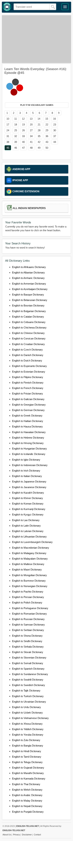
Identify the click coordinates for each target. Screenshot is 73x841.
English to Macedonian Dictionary (30, 547)
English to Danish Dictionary (27, 355)
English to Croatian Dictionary (28, 344)
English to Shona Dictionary (27, 635)
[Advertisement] (36, 39)
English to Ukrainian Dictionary (29, 701)
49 (39, 147)
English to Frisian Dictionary (27, 393)
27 (31, 130)
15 (46, 118)
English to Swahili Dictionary (27, 679)
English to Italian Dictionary (27, 476)
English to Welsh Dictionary (27, 789)
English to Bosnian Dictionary (28, 305)
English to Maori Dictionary (27, 569)
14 (39, 118)
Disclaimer (27, 834)
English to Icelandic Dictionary (28, 454)
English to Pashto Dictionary (27, 591)
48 (31, 147)
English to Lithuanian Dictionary (29, 536)
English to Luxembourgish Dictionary (32, 542)
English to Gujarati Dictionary (28, 767)
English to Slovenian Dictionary (29, 657)
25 (15, 130)
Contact (37, 834)
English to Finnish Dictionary (27, 382)
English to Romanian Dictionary (29, 613)
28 (39, 130)
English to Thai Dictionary (26, 784)
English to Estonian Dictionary (28, 371)
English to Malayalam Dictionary (30, 558)
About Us (7, 834)
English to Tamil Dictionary (26, 756)
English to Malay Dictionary (27, 800)
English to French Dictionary (27, 388)
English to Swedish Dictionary (28, 685)
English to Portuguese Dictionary (30, 608)
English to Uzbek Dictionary (27, 712)
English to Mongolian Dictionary (29, 575)
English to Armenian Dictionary (29, 283)
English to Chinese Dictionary (28, 333)
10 (7, 118)
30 (54, 130)
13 (31, 118)
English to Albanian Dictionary (28, 272)
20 (31, 124)
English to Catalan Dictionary (28, 316)
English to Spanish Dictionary (28, 668)
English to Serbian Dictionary (28, 630)
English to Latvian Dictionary (27, 531)
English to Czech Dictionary (27, 349)
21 (39, 124)
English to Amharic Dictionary (28, 278)
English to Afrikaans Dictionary (29, 267)
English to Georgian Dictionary (29, 404)
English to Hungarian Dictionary (29, 448)
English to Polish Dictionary (27, 602)
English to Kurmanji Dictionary (28, 509)
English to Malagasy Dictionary (29, 553)
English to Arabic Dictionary (27, 795)
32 (15, 136)
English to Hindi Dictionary (26, 751)
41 (31, 141)
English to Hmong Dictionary (28, 443)
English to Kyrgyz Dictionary (27, 514)
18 (15, 124)
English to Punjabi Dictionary (28, 811)
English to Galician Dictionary (28, 399)
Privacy (16, 834)
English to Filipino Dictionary (27, 377)
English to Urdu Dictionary (26, 707)
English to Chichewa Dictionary (29, 327)
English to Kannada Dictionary (28, 778)
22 (46, 124)
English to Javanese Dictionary (29, 487)
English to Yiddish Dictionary (27, 729)
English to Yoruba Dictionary (27, 734)
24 (7, 130)
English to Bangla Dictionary (27, 745)
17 (7, 124)
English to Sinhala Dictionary (28, 646)
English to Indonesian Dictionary (30, 465)
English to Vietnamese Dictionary (30, 718)
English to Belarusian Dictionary (29, 300)
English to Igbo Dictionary (26, 459)
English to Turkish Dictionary (28, 696)
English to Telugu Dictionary (27, 762)
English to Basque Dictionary (28, 294)
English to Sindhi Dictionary (27, 641)
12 (23, 118)
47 (23, 147)
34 (31, 136)
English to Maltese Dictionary (28, 564)
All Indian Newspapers (29, 208)
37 (54, 136)
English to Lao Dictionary (26, 520)
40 (23, 141)
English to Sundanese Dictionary (30, 674)
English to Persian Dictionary (28, 597)
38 (7, 141)
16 (54, 118)
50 (46, 147)
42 (39, 141)
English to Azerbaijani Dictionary (30, 289)
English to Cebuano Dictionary (28, 322)
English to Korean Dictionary (27, 503)
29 (46, 130)
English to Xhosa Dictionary (27, 723)
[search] (53, 7)
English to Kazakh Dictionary (28, 492)
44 (54, 141)
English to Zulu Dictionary (26, 740)
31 (7, 136)
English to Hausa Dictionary (27, 426)
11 (15, 118)
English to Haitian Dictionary (27, 421)
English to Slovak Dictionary (27, 652)
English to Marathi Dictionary (28, 773)
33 (23, 136)
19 (23, 124)
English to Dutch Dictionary (27, 360)
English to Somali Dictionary (27, 663)
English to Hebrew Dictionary (28, 437)
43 (46, 141)
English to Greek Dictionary (27, 415)
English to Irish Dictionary (26, 470)
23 (54, 124)
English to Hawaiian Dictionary (29, 432)
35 (39, 136)
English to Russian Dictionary (28, 619)
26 (23, 130)
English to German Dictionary (28, 410)
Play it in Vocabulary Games (36, 105)
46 (15, 147)
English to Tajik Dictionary (26, 690)
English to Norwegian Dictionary (29, 586)
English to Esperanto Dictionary (29, 366)
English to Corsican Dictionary (28, 338)
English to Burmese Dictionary (29, 580)
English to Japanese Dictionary (29, 481)
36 (46, 136)
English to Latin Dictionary (26, 525)
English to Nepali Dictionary (27, 806)
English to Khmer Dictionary (27, 498)
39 (15, 141)
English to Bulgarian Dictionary (29, 311)
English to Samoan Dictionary (28, 624)
